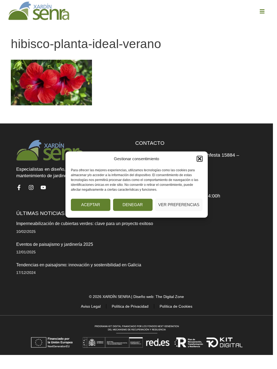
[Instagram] (31, 187)
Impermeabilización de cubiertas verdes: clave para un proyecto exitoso (84, 223)
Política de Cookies (176, 306)
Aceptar (90, 204)
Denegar (133, 204)
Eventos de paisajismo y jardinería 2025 (54, 244)
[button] (199, 159)
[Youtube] (43, 187)
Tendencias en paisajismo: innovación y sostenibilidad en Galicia (78, 265)
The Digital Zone (170, 296)
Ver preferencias (178, 204)
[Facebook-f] (19, 187)
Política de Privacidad (130, 306)
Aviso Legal (91, 306)
